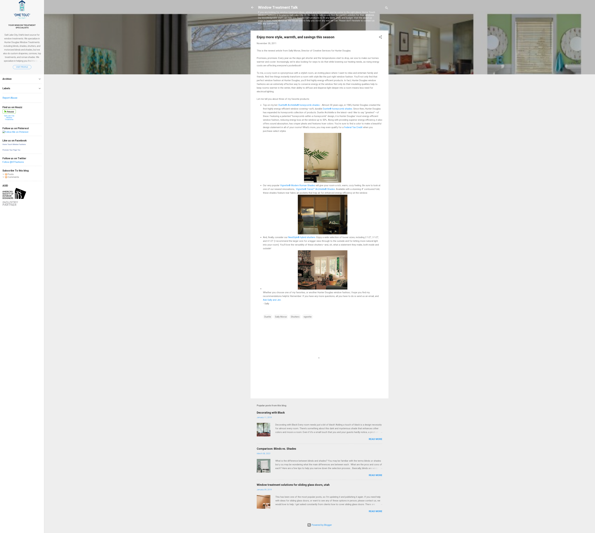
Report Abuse (9, 97)
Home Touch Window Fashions (14, 144)
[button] (380, 37)
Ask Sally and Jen (272, 299)
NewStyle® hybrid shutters (301, 237)
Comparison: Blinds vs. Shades (276, 448)
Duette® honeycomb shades (337, 108)
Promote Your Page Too (11, 150)
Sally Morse (281, 316)
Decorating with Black (271, 412)
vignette (308, 316)
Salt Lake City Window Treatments (9, 117)
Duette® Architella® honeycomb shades (299, 105)
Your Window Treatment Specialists (22, 26)
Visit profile (22, 67)
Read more (375, 439)
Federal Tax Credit (353, 127)
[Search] (386, 8)
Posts (10, 174)
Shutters (295, 316)
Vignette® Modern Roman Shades (297, 185)
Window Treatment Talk (278, 7)
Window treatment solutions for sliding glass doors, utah (293, 484)
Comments (13, 177)
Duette (267, 316)
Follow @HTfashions (13, 162)
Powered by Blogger (321, 525)
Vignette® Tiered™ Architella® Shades (315, 189)
